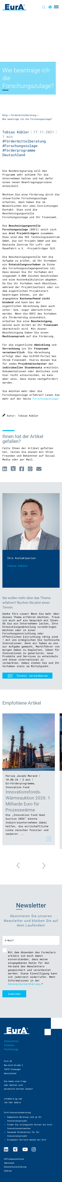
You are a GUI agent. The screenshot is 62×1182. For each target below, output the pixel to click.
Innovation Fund (17, 787)
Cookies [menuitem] (8, 1170)
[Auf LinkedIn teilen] (4, 468)
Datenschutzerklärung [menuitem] (15, 1166)
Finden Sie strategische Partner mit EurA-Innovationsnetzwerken (30, 1126)
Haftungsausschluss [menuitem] (14, 1159)
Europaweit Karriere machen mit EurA (26, 1139)
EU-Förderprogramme (20, 783)
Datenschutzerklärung (24, 984)
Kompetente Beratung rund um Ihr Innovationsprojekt (24, 1119)
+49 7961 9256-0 (12, 1102)
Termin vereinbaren (32, 675)
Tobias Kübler (15, 132)
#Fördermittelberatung (25, 141)
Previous (21, 867)
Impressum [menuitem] (9, 1163)
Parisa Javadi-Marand (21, 775)
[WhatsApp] (30, 468)
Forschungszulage (45, 398)
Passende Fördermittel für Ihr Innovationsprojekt (23, 1134)
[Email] (38, 468)
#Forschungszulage (21, 145)
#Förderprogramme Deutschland (18, 152)
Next (40, 864)
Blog (4, 115)
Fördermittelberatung (23, 115)
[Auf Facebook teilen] (21, 468)
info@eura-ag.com (13, 1098)
